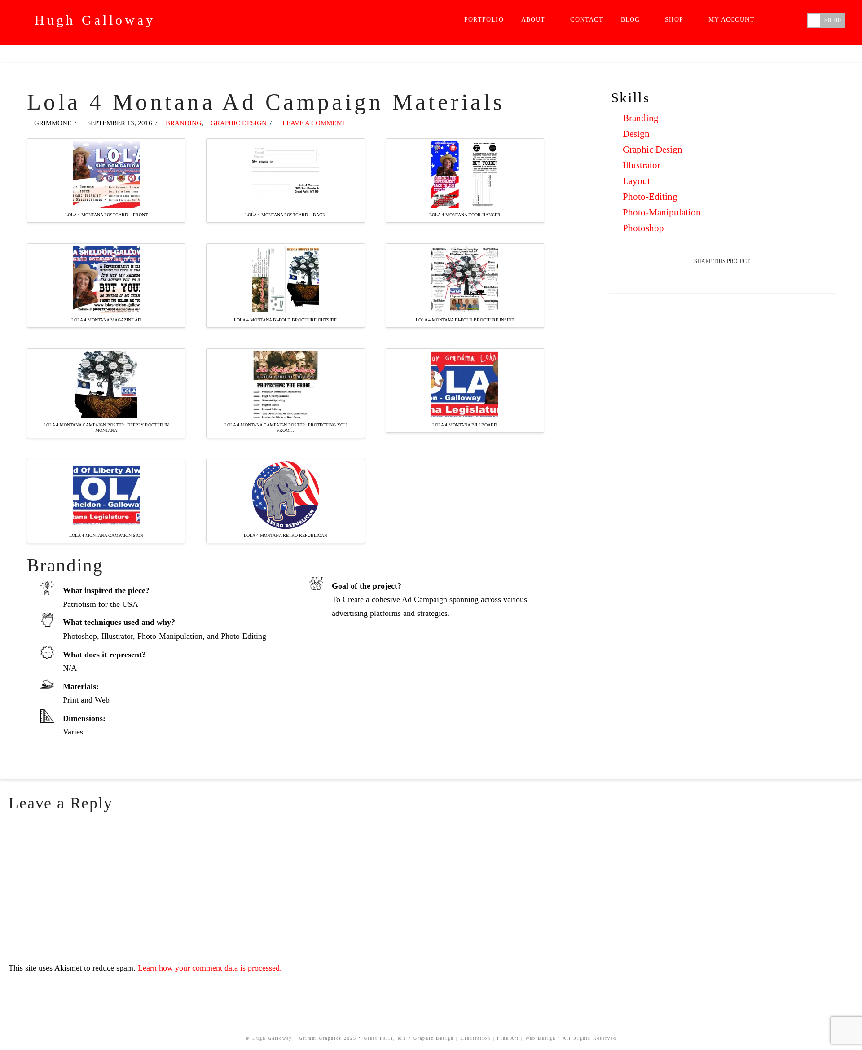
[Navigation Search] (784, 22)
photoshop (643, 228)
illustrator (641, 165)
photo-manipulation (662, 212)
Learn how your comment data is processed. (210, 967)
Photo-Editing (650, 197)
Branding (641, 118)
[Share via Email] (722, 278)
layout (636, 181)
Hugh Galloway (95, 20)
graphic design (652, 149)
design (636, 134)
